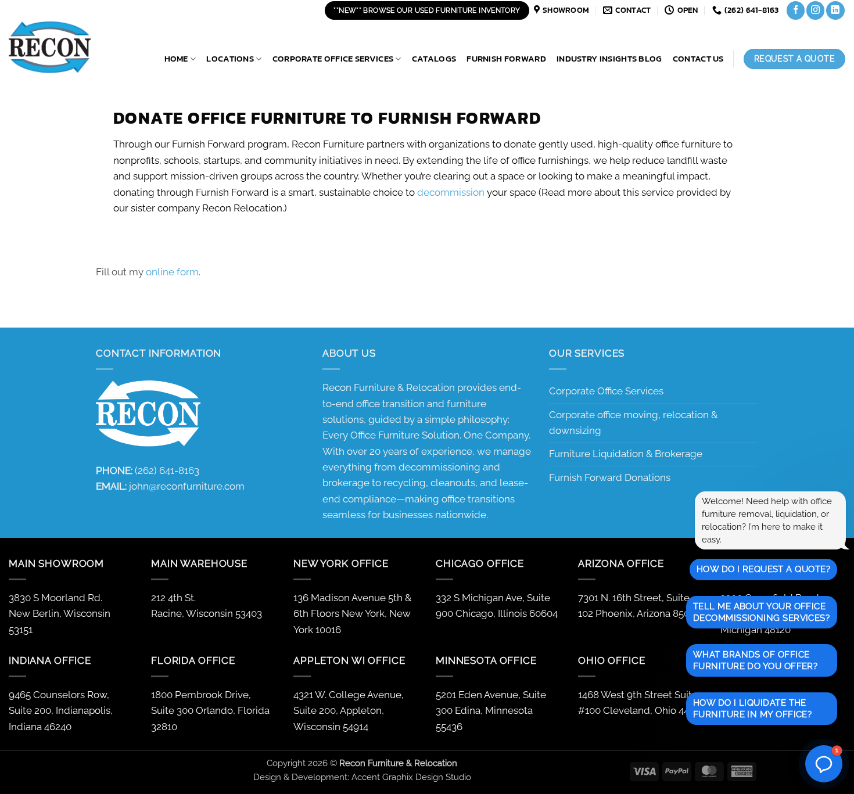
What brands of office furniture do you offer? (755, 660)
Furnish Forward (506, 58)
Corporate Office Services (333, 58)
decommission (451, 192)
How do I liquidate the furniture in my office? (752, 709)
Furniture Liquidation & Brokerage (625, 453)
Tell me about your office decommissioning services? (761, 612)
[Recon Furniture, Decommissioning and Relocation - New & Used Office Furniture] (67, 47)
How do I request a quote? (763, 569)
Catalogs (434, 58)
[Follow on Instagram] (815, 10)
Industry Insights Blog (609, 58)
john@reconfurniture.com (187, 486)
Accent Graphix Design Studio (411, 777)
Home (176, 58)
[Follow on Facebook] (796, 10)
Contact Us (698, 58)
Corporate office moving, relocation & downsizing (633, 422)
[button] (823, 763)
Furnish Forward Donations (609, 477)
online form (172, 272)
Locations (230, 58)
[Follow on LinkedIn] (835, 10)
